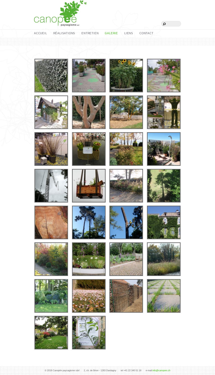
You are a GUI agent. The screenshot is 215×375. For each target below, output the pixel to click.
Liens (128, 33)
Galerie (111, 33)
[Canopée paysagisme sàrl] (60, 20)
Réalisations (64, 33)
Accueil (40, 33)
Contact (146, 33)
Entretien (89, 33)
